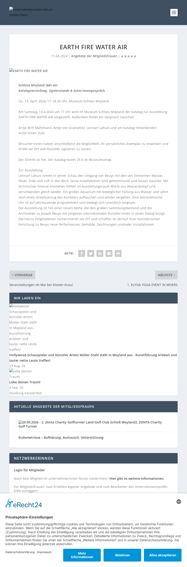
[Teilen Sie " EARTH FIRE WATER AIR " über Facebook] (81, 253)
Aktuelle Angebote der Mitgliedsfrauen (54, 406)
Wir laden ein (27, 298)
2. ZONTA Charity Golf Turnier (90, 424)
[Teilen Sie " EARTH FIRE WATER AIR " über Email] (109, 253)
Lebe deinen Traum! (24, 382)
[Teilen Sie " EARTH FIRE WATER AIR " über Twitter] (90, 253)
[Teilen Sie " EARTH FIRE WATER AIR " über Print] (118, 253)
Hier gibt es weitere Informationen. (136, 478)
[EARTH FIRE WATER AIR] (93, 71)
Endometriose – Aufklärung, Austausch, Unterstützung (61, 437)
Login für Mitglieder (29, 470)
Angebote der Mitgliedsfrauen (94, 56)
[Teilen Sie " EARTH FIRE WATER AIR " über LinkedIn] (99, 253)
